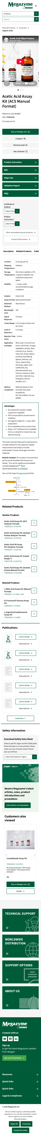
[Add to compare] (7, 877)
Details (19, 891)
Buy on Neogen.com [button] (19, 132)
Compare (19, 138)
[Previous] (4, 61)
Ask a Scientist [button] (19, 151)
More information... (20, 1119)
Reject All (14, 1124)
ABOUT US (12, 991)
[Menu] (36, 5)
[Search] (36, 19)
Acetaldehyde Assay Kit (16, 858)
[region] (20, 64)
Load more (19, 718)
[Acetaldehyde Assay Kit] (20, 840)
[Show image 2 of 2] (20, 90)
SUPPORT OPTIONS (18, 965)
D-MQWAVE (22, 468)
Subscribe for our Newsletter (17, 805)
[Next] (37, 61)
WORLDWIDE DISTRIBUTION (15, 941)
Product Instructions (9, 218)
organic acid (22, 473)
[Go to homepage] (20, 5)
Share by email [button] (19, 145)
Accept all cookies (20, 1130)
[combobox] (18, 19)
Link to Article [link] (24, 637)
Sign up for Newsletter (13, 1058)
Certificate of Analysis (9, 205)
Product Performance (19, 239)
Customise (26, 1124)
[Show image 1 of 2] (18, 90)
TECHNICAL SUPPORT (20, 913)
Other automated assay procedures (19, 232)
